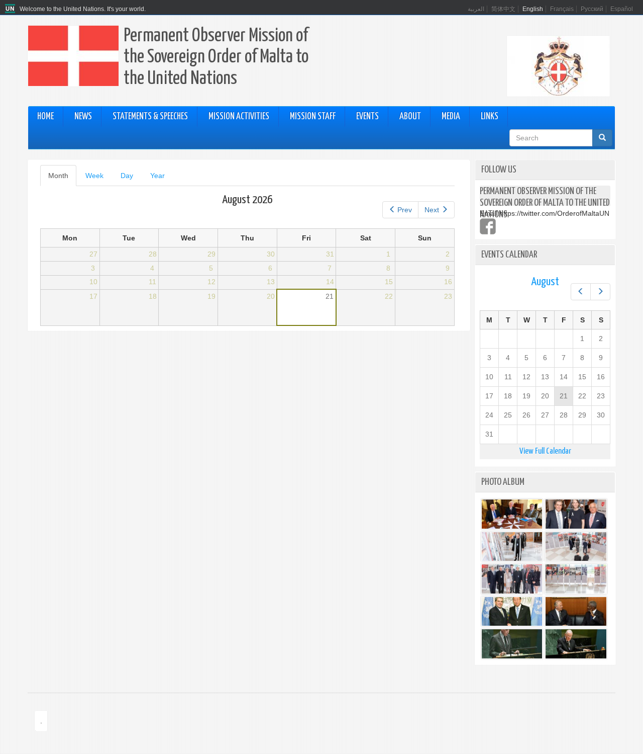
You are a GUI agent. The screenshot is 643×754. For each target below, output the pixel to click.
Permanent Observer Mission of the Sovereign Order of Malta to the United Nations (216, 57)
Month (62, 179)
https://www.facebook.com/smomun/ (488, 226)
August (545, 282)
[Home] (11, 9)
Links (489, 116)
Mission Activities (238, 116)
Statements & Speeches (150, 116)
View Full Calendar (545, 451)
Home (45, 116)
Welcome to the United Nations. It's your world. (83, 9)
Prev (404, 210)
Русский (592, 9)
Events (367, 116)
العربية (476, 9)
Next (431, 210)
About (410, 116)
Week (94, 176)
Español (621, 9)
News (83, 116)
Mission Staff (313, 116)
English (532, 9)
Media (451, 116)
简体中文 (503, 9)
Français (562, 9)
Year (157, 176)
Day (127, 176)
